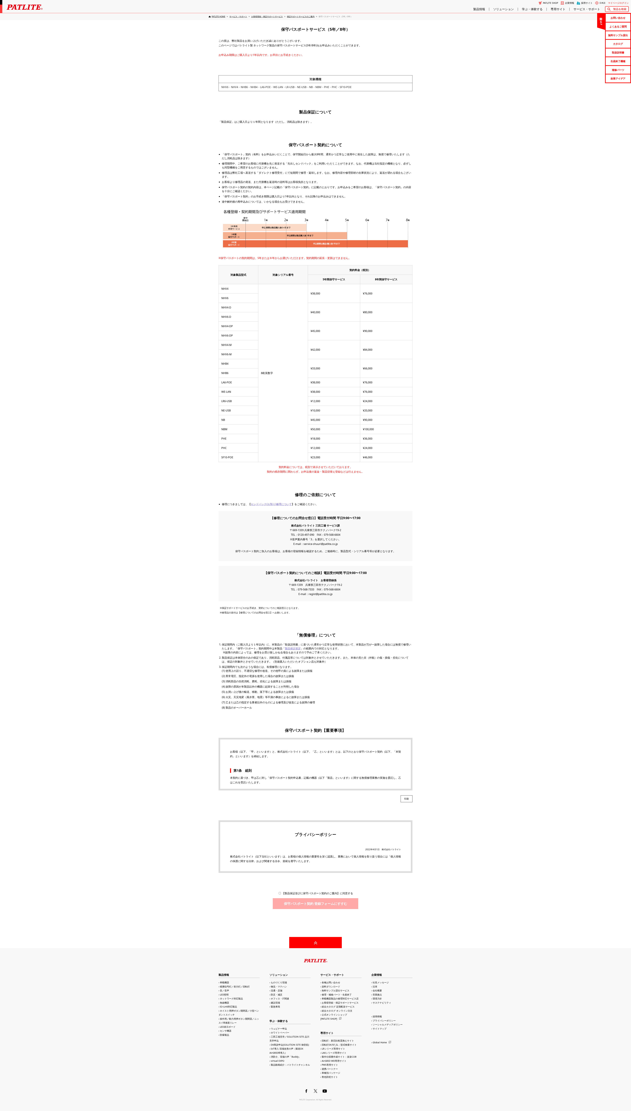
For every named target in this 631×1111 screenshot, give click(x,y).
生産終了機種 (618, 61)
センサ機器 (225, 1030)
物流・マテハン (279, 986)
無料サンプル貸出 (618, 35)
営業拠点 (377, 994)
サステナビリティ (382, 1002)
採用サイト (587, 2)
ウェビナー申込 (279, 1028)
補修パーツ (618, 69)
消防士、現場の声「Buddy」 (286, 1056)
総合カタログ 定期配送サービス (338, 1006)
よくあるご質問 (618, 26)
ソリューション (503, 9)
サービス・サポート (586, 9)
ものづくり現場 (279, 982)
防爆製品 (224, 1034)
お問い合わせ (618, 17)
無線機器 (224, 1002)
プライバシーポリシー (384, 1020)
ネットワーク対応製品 (231, 998)
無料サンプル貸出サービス (335, 990)
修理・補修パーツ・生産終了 (337, 994)
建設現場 (275, 1002)
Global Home (380, 1042)
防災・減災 (276, 994)
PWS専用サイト (330, 1064)
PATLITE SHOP (550, 2)
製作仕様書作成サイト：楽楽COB (339, 1056)
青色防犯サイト (330, 1076)
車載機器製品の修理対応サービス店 (340, 998)
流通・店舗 (276, 990)
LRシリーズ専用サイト (333, 1048)
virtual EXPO (277, 1060)
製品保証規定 (293, 648)
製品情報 (479, 9)
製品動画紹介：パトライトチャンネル (290, 1064)
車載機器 (224, 982)
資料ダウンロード (331, 986)
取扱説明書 (618, 52)
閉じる (601, 19)
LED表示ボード (227, 1026)
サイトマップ (379, 1028)
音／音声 (224, 990)
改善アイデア (618, 78)
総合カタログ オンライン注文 (337, 1010)
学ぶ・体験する (532, 9)
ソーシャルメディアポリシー (388, 1024)
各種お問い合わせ (331, 982)
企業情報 (569, 2)
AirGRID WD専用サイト (334, 1060)
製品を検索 (619, 9)
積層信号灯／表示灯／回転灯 (235, 986)
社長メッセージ (381, 982)
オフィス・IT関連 (280, 998)
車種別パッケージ (331, 1072)
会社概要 (377, 990)
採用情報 (377, 1016)
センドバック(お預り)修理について (271, 504)
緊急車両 (275, 1006)
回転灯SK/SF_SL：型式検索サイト (339, 1044)
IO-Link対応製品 (228, 1006)
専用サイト (558, 9)
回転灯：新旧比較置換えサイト (338, 1040)
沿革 (375, 986)
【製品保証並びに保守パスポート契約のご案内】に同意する (317, 893)
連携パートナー (330, 1068)
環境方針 (377, 998)
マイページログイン (618, 2)
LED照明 (224, 994)
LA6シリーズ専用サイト (334, 1052)
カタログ (618, 43)
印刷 (406, 798)
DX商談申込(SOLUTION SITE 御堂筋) (290, 1044)
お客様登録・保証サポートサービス (340, 1002)
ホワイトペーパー (280, 1032)
